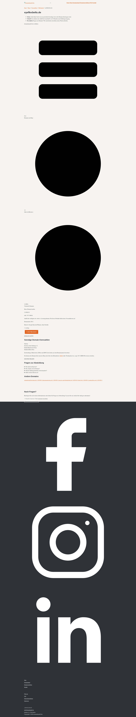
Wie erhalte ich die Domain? (33, 368)
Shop (71, 2)
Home (68, 2)
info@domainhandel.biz (29, 710)
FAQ (91, 2)
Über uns (26, 694)
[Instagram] (68, 585)
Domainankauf (76, 2)
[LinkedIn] (68, 673)
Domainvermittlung (85, 2)
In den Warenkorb (31, 332)
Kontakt (94, 2)
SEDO (61, 356)
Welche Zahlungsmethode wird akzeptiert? (36, 370)
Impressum (26, 701)
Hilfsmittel (41, 8)
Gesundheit (34, 8)
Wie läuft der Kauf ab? (31, 367)
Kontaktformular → (31, 400)
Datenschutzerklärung (28, 698)
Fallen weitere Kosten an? (32, 372)
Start (25, 8)
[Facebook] (68, 497)
